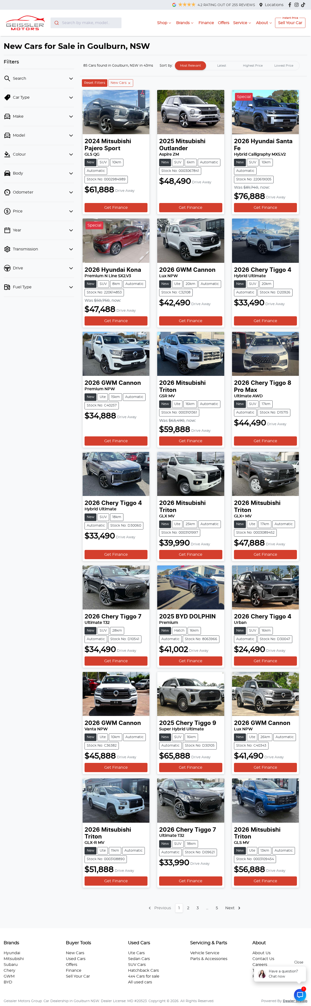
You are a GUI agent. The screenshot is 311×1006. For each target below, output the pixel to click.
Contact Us (263, 959)
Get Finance (116, 208)
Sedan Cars (139, 959)
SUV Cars (137, 965)
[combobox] (86, 23)
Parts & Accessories (208, 959)
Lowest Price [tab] (283, 65)
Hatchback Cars (143, 970)
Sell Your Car (290, 23)
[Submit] (56, 23)
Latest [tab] (221, 65)
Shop (162, 23)
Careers (259, 965)
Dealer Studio (295, 1001)
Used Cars (76, 959)
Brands (183, 23)
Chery (9, 970)
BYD (8, 982)
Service (240, 23)
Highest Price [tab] (253, 65)
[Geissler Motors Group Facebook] (290, 4)
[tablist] (237, 65)
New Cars (75, 953)
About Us (261, 953)
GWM (9, 976)
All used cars (140, 982)
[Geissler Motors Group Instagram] (297, 4)
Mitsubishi (14, 959)
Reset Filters (94, 83)
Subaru (11, 965)
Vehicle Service (204, 953)
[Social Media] (304, 4)
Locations (274, 5)
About (262, 23)
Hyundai (12, 953)
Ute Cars (136, 953)
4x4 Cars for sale (143, 976)
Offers (223, 23)
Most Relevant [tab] (190, 65)
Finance (206, 23)
